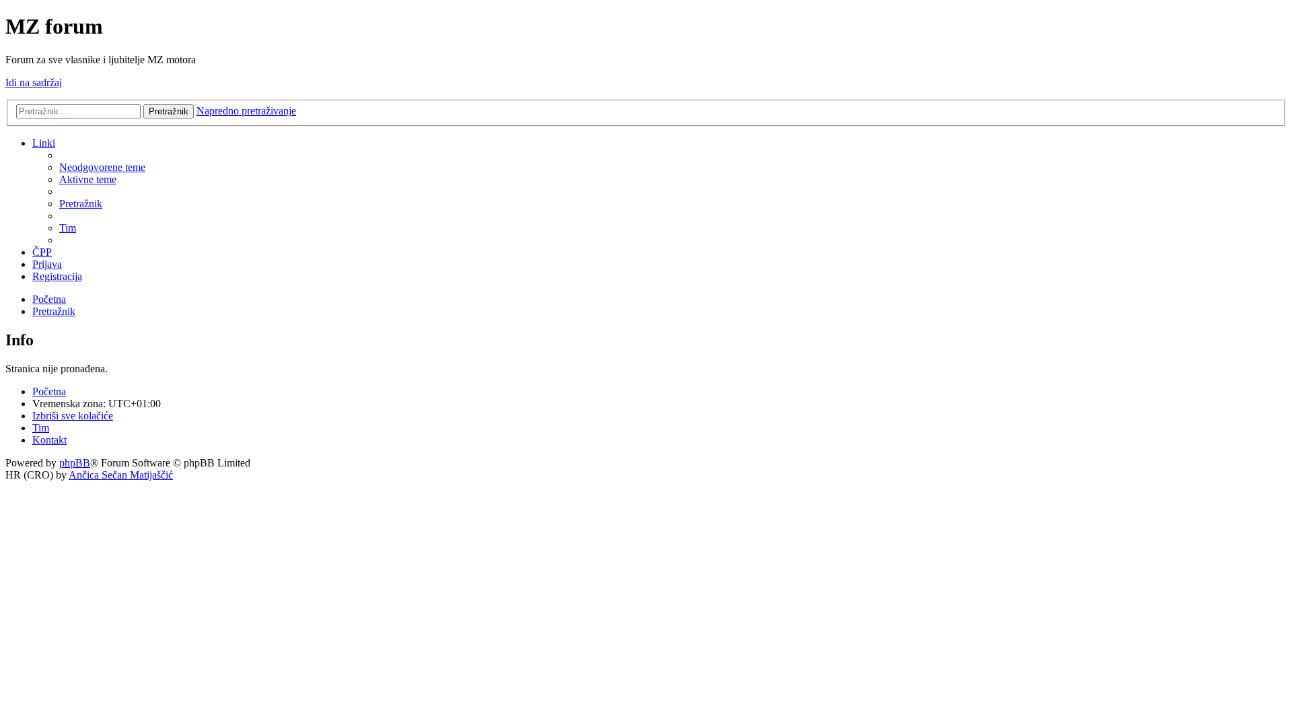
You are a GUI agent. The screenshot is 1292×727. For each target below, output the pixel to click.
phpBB (74, 463)
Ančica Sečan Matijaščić (121, 475)
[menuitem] (102, 167)
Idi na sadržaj (33, 82)
